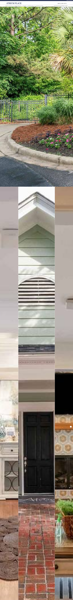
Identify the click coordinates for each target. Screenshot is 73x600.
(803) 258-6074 (62, 3)
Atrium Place (13, 3)
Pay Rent (24, 5)
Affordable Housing (39, 5)
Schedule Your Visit (9, 5)
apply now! (66, 103)
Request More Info (17, 5)
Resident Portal (31, 5)
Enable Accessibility (70, 0)
